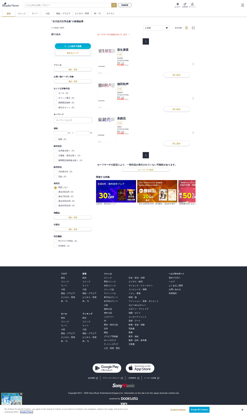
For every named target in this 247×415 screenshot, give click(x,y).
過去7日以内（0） (66, 196)
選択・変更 (73, 70)
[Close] (242, 410)
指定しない (63, 187)
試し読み (177, 75)
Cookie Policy (26, 412)
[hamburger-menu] (242, 5)
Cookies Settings (178, 410)
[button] (152, 378)
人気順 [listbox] (148, 28)
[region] (123, 410)
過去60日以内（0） (67, 205)
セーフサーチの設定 (146, 170)
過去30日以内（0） (67, 201)
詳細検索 (124, 5)
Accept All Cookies (199, 410)
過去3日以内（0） (66, 192)
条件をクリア (73, 53)
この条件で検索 (74, 46)
